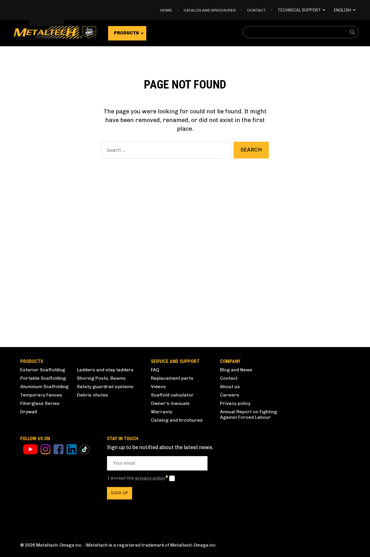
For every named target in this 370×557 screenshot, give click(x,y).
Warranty (161, 411)
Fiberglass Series (40, 403)
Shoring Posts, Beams (101, 378)
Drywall (28, 411)
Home (166, 10)
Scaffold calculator (172, 395)
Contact (256, 10)
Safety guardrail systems (105, 386)
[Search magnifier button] (352, 32)
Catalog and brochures (177, 420)
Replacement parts (172, 378)
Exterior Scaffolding (42, 369)
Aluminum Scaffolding (44, 386)
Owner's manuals (170, 403)
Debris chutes (92, 395)
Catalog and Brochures (210, 10)
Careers (229, 395)
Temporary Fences (41, 395)
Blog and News (236, 369)
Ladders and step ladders (105, 369)
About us (230, 386)
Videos (158, 386)
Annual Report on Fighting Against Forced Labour (248, 414)
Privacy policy (235, 403)
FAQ (155, 369)
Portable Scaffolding (43, 378)
